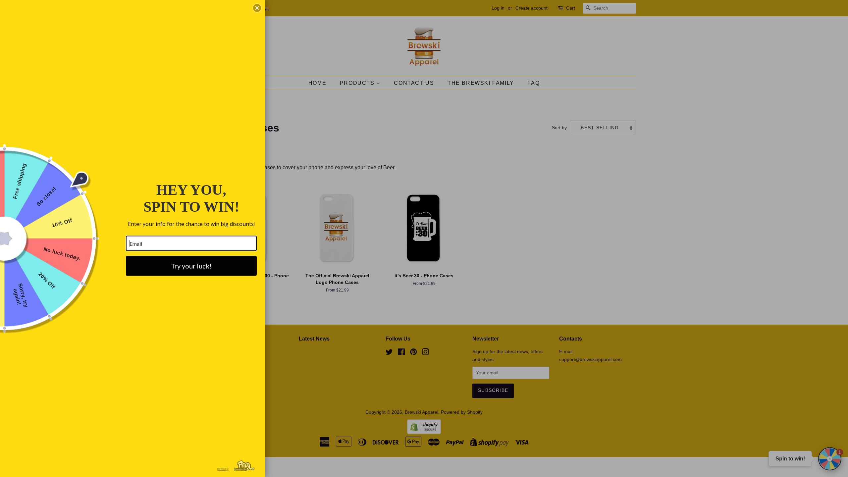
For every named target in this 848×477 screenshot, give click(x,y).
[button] (257, 8)
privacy (223, 468)
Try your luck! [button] (191, 266)
